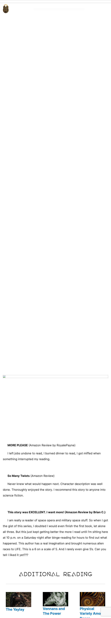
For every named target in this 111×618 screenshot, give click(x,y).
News (57, 199)
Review (69, 199)
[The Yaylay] (18, 606)
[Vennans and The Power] (55, 606)
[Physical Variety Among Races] (92, 606)
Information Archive (34, 199)
